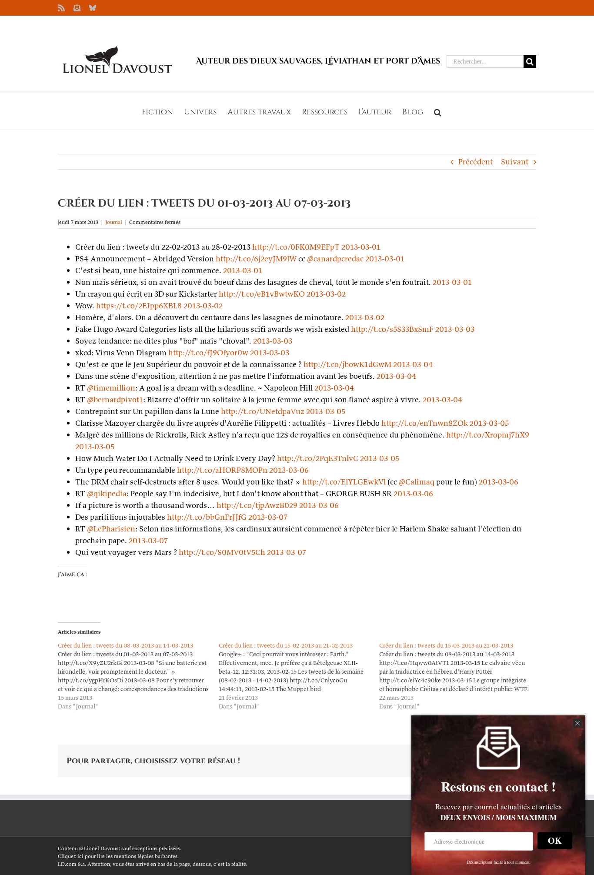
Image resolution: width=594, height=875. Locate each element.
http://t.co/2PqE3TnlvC (317, 458)
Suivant (514, 162)
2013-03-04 (413, 364)
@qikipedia (107, 493)
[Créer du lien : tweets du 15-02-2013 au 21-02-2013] (299, 676)
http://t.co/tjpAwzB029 (257, 505)
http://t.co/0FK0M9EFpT (296, 247)
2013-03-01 (360, 247)
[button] (437, 111)
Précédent (475, 162)
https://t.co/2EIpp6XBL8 (139, 306)
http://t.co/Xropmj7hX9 (487, 435)
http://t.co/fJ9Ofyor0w (208, 352)
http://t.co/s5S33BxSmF (392, 329)
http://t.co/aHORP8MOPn (222, 470)
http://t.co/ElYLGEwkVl (344, 482)
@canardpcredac (335, 259)
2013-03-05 (325, 411)
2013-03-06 (289, 470)
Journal (113, 222)
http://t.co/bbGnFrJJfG (207, 517)
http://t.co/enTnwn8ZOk (424, 423)
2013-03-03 (454, 329)
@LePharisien (111, 529)
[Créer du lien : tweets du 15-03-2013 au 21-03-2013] (459, 676)
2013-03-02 (326, 294)
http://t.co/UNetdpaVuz (262, 411)
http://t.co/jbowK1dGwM (347, 364)
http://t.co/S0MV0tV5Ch (222, 552)
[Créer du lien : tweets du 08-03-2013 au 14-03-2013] (138, 676)
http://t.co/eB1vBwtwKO (262, 294)
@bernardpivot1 (115, 399)
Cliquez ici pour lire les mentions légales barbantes (117, 856)
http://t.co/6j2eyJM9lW (256, 259)
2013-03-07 (267, 517)
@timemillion (111, 388)
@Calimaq (416, 482)
